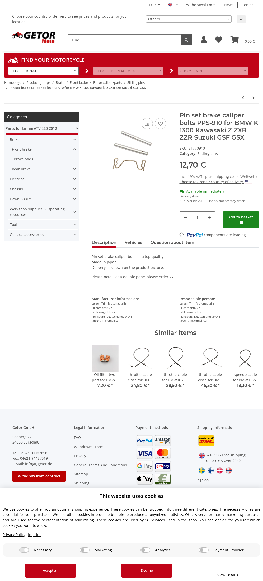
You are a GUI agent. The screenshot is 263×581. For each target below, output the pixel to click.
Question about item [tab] (172, 242)
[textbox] (188, 19)
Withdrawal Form (201, 4)
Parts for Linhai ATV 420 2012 (31, 128)
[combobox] (189, 19)
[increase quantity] (209, 217)
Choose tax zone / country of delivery (212, 181)
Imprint (34, 534)
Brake (15, 139)
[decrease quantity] (185, 217)
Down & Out (20, 199)
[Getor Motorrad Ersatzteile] (32, 37)
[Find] (186, 39)
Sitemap (81, 474)
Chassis (16, 189)
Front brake (22, 149)
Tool (13, 224)
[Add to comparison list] (147, 123)
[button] (203, 40)
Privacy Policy (14, 534)
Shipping (81, 483)
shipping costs (227, 176)
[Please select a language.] (173, 5)
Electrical (17, 179)
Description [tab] (104, 242)
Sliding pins (208, 153)
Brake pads (23, 158)
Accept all (50, 570)
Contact (248, 4)
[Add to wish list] (160, 123)
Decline (147, 570)
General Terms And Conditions (100, 465)
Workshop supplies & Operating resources (37, 212)
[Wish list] (219, 40)
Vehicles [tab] (133, 242)
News (228, 4)
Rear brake (21, 169)
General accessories (27, 234)
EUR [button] (152, 4)
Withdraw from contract (39, 476)
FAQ (77, 437)
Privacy (80, 455)
